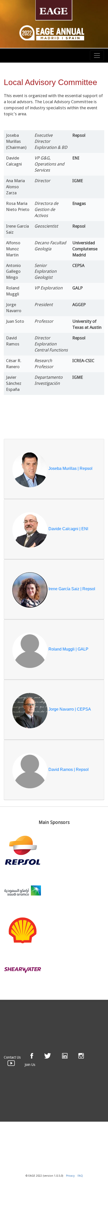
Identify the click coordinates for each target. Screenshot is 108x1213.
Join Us (30, 1065)
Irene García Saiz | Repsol (71, 589)
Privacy (70, 1175)
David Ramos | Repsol (68, 769)
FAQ (80, 1175)
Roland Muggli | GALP (67, 649)
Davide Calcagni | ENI (67, 529)
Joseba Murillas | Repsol (69, 468)
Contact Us (12, 1057)
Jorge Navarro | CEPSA (69, 709)
